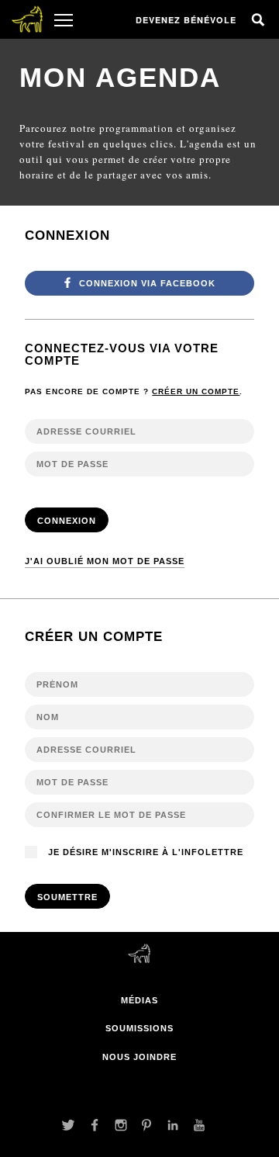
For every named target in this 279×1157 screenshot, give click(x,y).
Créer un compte (195, 391)
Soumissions (139, 1028)
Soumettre (67, 897)
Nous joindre (139, 1057)
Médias (139, 1000)
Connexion (66, 520)
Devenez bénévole (186, 20)
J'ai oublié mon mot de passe (104, 561)
